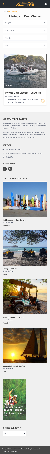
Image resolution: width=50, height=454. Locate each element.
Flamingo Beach (13, 96)
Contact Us (9, 157)
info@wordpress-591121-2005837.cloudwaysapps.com (24, 153)
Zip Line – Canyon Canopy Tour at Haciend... (14, 407)
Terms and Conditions (9, 451)
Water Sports (19, 102)
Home (5, 11)
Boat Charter (12, 99)
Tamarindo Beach (8, 222)
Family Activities (32, 99)
